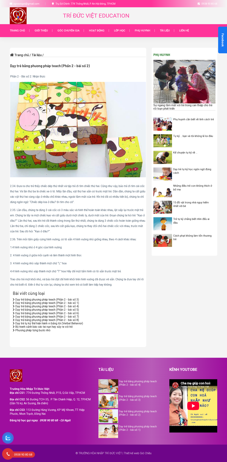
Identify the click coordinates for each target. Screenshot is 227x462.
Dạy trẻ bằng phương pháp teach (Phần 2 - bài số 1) (47, 303)
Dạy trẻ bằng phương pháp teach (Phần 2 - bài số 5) (47, 309)
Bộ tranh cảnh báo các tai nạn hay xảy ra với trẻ (44, 326)
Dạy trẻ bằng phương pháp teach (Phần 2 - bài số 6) (47, 313)
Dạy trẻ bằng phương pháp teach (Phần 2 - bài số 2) (50, 66)
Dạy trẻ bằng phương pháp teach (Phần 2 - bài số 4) (47, 306)
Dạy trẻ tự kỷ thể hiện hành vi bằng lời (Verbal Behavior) (49, 323)
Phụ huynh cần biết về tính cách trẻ (193, 119)
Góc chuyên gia (68, 30)
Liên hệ (184, 30)
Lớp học (119, 30)
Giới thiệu (41, 30)
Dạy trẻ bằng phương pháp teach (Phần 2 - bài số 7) (47, 316)
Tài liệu (165, 30)
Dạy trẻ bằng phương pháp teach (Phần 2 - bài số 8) (47, 320)
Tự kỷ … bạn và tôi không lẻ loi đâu (193, 136)
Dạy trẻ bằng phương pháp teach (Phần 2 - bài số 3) (47, 299)
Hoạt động (96, 30)
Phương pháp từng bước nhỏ (32, 330)
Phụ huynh (142, 30)
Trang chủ (17, 30)
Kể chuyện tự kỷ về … (185, 152)
